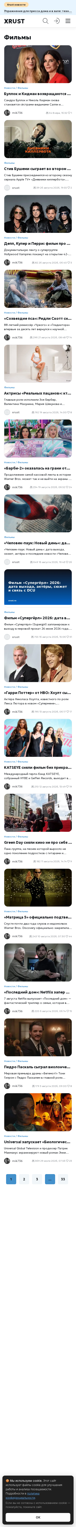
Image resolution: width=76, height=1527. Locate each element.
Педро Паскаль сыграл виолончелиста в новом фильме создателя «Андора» (38, 1067)
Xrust (14, 21)
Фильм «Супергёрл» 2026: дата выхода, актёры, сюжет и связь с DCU (38, 618)
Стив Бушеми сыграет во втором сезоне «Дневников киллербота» (38, 168)
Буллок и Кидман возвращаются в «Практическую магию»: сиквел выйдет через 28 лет (38, 93)
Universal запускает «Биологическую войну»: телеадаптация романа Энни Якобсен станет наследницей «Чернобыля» (38, 1142)
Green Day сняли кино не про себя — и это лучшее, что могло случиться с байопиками (38, 842)
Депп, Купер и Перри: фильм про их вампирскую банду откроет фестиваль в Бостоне (38, 243)
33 (63, 1179)
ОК (38, 1517)
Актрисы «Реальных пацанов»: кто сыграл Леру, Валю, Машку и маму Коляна (38, 393)
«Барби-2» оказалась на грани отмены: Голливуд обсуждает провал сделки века (38, 468)
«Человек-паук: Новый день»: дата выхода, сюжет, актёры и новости (38, 543)
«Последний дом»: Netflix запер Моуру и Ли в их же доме (38, 992)
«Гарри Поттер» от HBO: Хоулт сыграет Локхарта (38, 692)
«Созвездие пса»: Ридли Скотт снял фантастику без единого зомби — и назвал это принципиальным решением (38, 318)
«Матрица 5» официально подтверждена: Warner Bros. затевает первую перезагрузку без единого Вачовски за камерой (38, 917)
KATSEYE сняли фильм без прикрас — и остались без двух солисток (38, 767)
